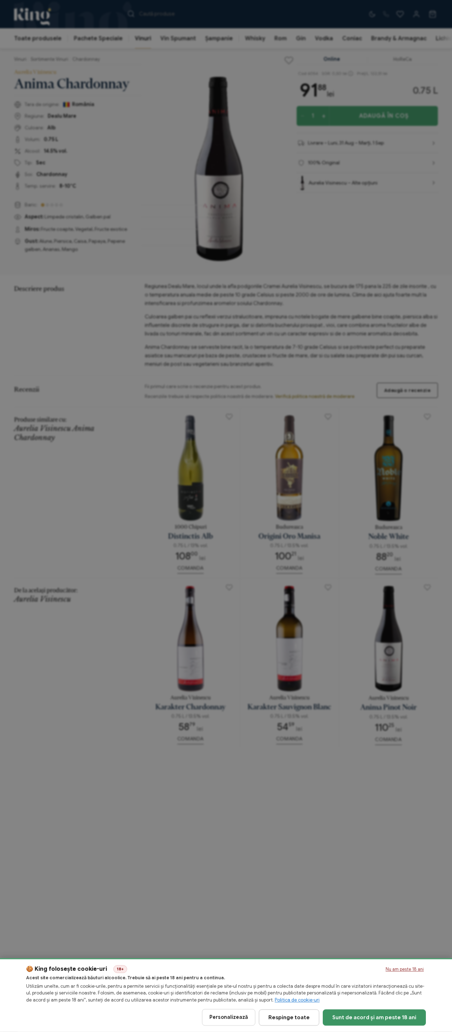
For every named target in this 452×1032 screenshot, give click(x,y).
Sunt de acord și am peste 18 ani (374, 1017)
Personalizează (228, 1017)
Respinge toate (289, 1017)
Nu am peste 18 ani (405, 969)
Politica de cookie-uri (297, 1000)
